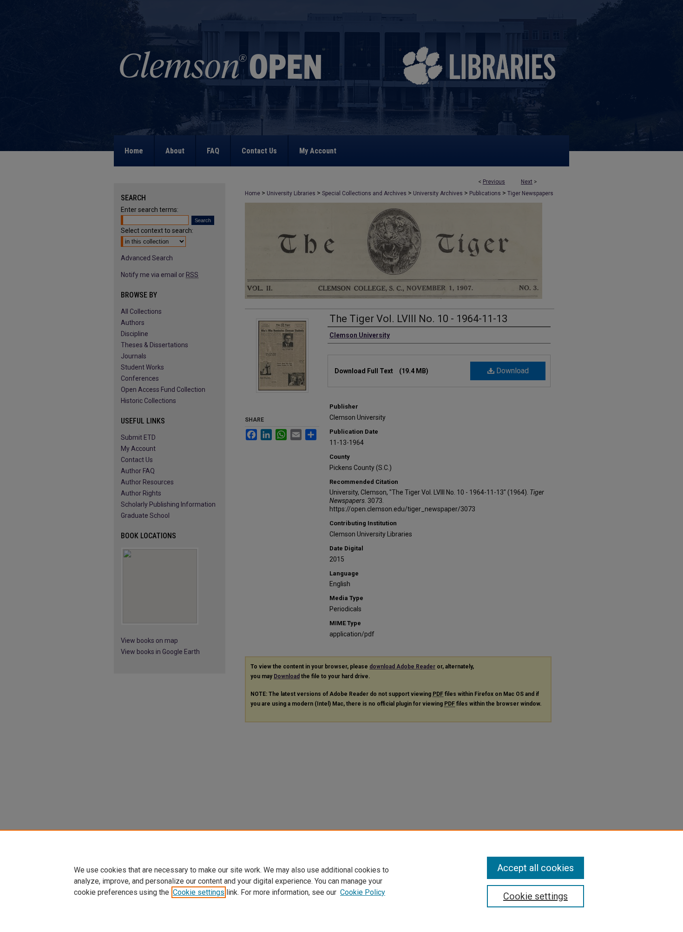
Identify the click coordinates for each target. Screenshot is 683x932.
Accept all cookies (535, 867)
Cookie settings (198, 892)
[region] (341, 881)
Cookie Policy (362, 892)
